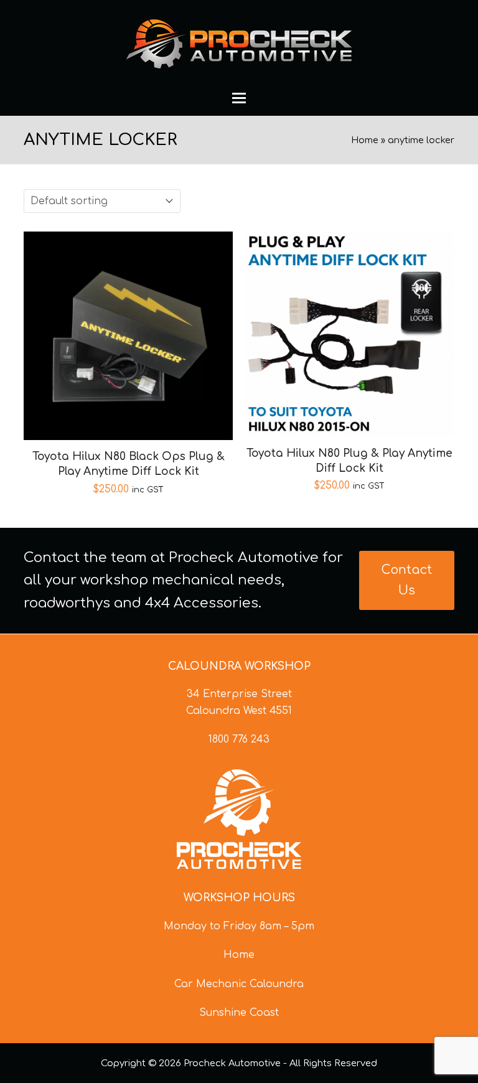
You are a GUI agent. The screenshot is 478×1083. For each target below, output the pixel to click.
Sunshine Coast (239, 1012)
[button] (239, 98)
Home (364, 140)
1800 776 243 (239, 739)
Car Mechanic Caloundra (239, 984)
